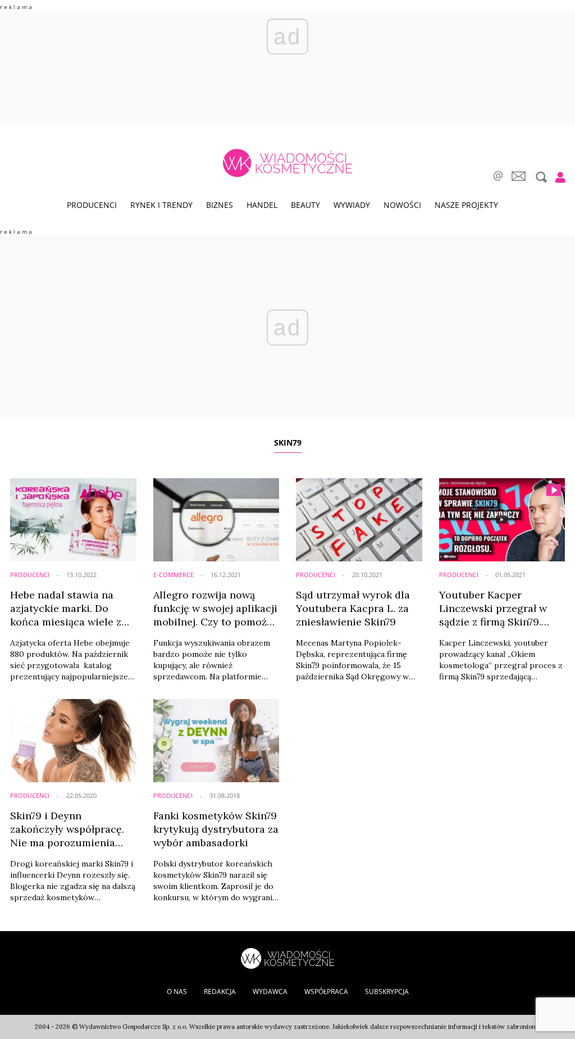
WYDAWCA (270, 991)
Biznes (219, 204)
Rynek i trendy (161, 204)
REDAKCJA (220, 991)
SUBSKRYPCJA (387, 991)
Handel (262, 204)
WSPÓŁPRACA (326, 991)
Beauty (305, 204)
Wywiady (352, 204)
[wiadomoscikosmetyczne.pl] (287, 163)
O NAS (177, 991)
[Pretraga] (540, 177)
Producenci (92, 204)
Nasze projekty (466, 204)
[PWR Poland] (287, 957)
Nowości (402, 204)
